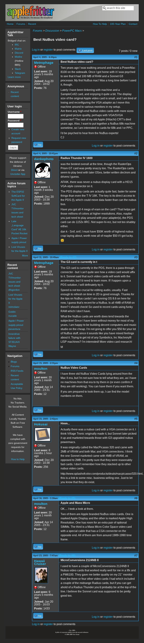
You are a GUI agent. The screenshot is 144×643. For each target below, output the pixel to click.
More (25, 255)
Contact (133, 23)
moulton (40, 368)
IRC (17, 44)
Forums (21, 23)
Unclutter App (17, 174)
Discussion (52, 30)
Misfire (18, 56)
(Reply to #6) (67, 555)
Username (14, 111)
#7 (136, 555)
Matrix (18, 48)
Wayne (12, 346)
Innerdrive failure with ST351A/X (14, 337)
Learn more (14, 77)
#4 (136, 363)
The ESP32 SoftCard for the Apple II (18, 195)
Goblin (12, 311)
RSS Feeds (17, 370)
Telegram (20, 73)
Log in (36, 49)
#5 (136, 418)
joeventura (14, 329)
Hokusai (40, 424)
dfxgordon (14, 289)
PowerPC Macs (72, 30)
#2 (136, 153)
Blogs (14, 361)
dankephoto (44, 159)
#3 (136, 257)
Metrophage (43, 62)
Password (14, 120)
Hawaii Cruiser (40, 562)
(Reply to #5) (67, 498)
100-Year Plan (118, 23)
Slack (18, 68)
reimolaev (13, 306)
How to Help (18, 459)
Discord (19, 52)
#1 (136, 57)
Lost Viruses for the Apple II (15, 298)
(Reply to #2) (68, 257)
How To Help (100, 23)
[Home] (30, 18)
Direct (14, 170)
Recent (32, 23)
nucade (12, 315)
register (48, 49)
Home (10, 23)
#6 (136, 498)
